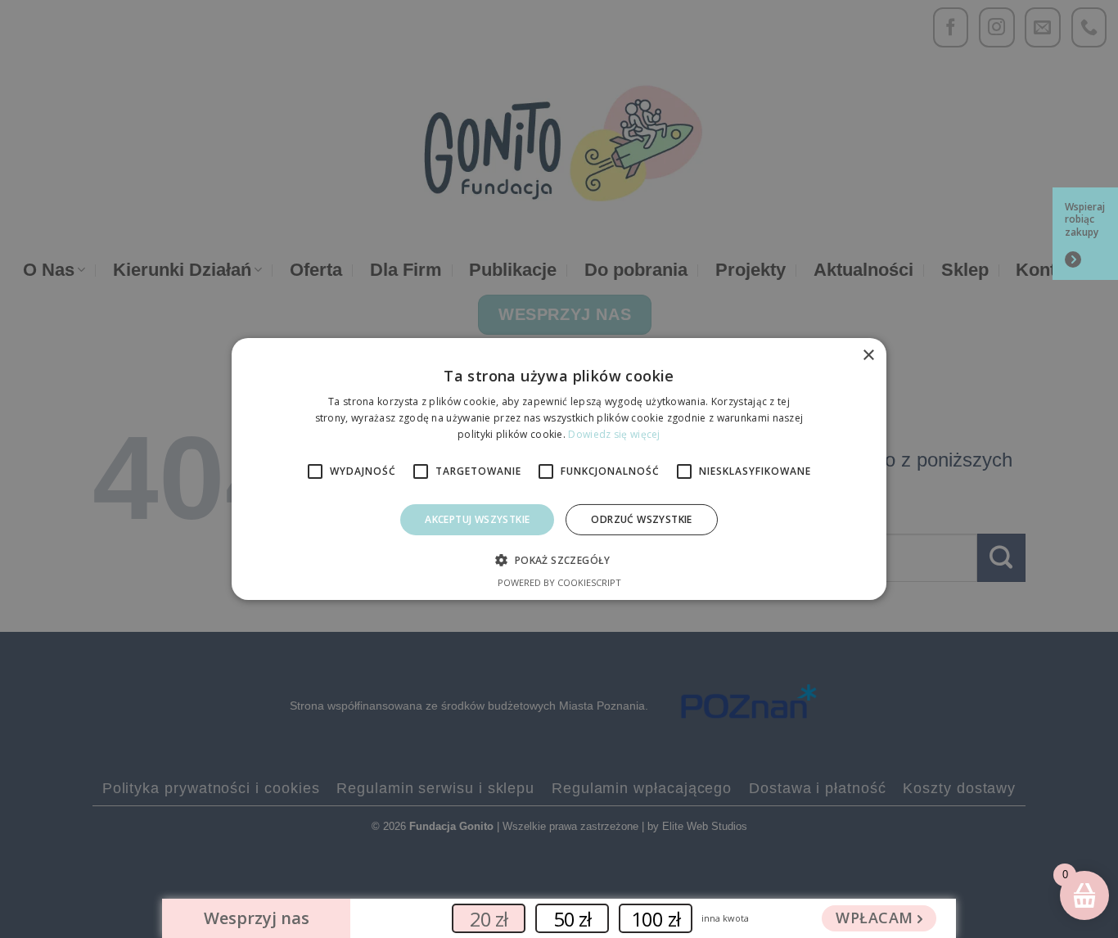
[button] (558, 560)
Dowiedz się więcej (614, 434)
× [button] (868, 355)
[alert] (559, 469)
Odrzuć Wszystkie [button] (641, 519)
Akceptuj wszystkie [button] (477, 519)
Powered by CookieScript (559, 582)
